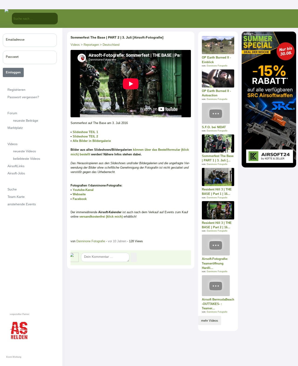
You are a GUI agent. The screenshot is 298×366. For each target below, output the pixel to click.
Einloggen (13, 72)
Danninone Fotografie (90, 241)
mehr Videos (209, 320)
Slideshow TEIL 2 (85, 136)
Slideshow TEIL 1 (85, 132)
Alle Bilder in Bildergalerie (92, 141)
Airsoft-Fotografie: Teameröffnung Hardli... (215, 263)
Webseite (79, 194)
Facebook (80, 199)
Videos (75, 44)
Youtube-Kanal (83, 190)
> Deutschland (109, 44)
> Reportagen (89, 44)
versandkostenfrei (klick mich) (101, 216)
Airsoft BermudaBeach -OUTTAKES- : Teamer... (218, 304)
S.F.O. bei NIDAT (214, 127)
